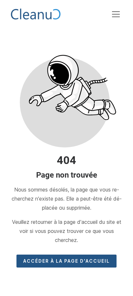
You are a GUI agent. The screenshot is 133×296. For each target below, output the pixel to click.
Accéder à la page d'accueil (66, 261)
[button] (116, 14)
